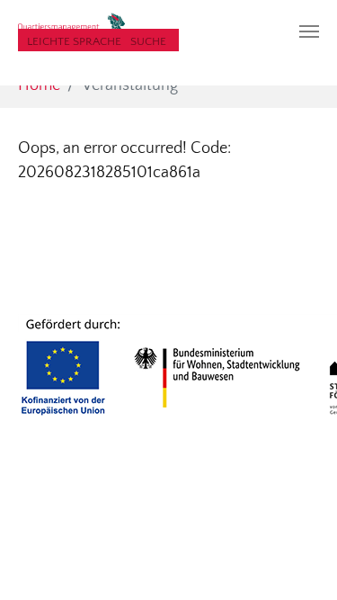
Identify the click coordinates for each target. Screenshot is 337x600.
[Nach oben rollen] (295, 558)
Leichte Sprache (74, 41)
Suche (148, 41)
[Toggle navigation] (309, 31)
